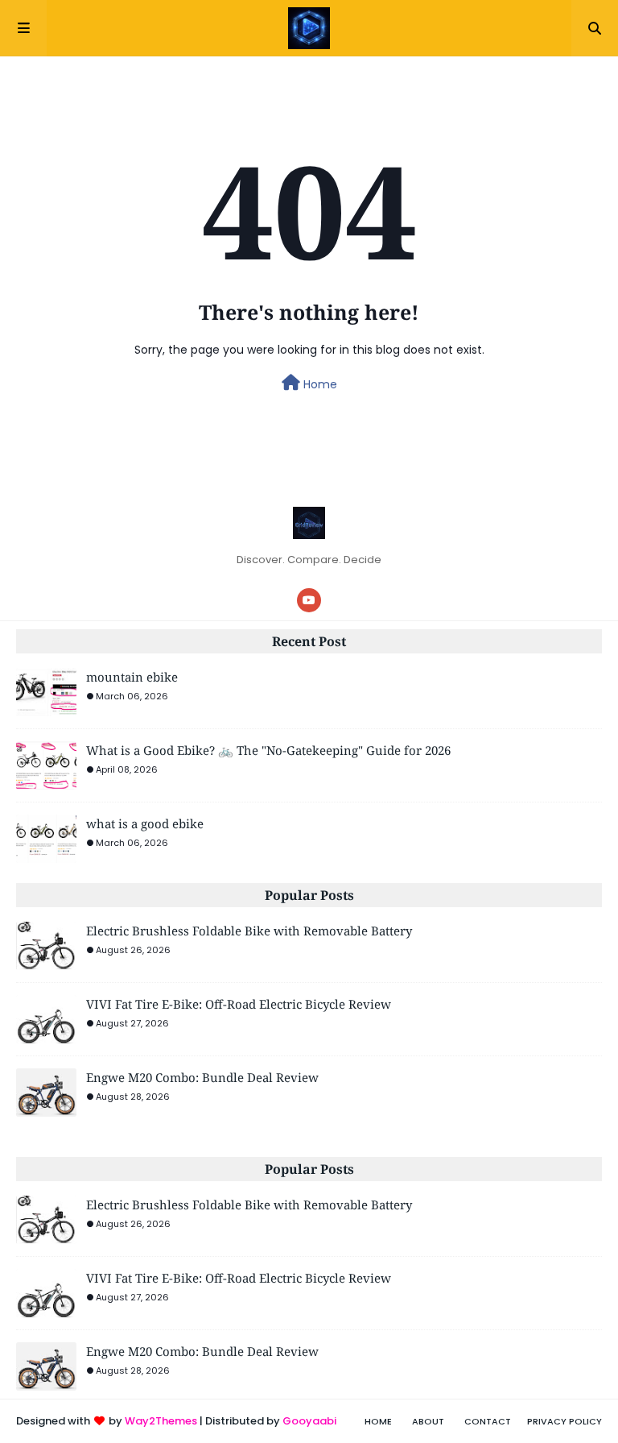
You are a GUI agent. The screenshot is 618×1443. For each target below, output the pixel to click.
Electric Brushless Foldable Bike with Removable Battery (249, 931)
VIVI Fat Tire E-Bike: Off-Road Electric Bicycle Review (238, 1004)
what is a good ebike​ (145, 823)
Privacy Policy (564, 1421)
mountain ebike (132, 677)
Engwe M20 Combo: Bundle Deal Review (202, 1077)
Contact (487, 1421)
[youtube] (309, 600)
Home (318, 384)
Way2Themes (161, 1420)
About (428, 1421)
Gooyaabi (309, 1420)
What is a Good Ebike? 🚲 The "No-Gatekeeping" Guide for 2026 (268, 750)
